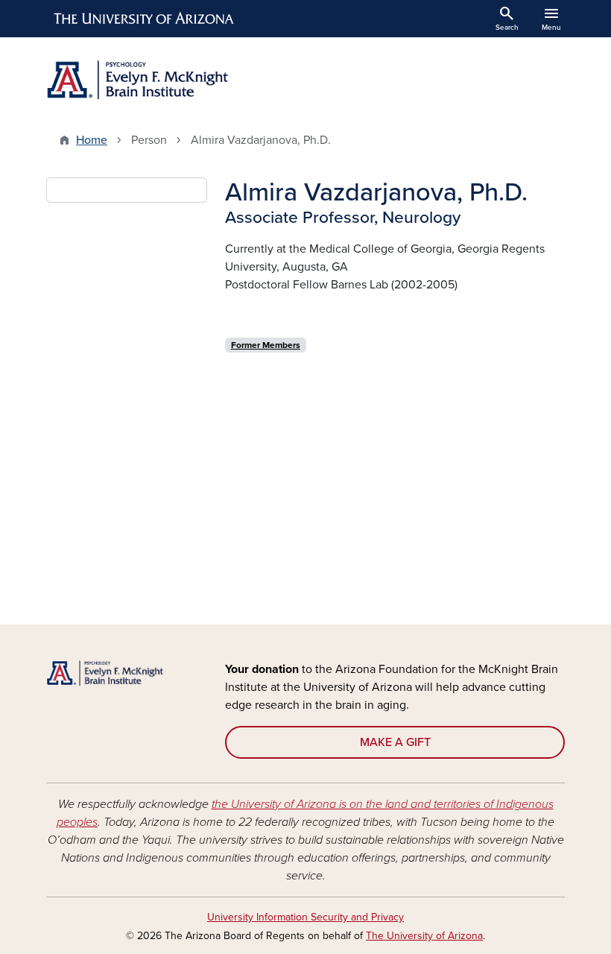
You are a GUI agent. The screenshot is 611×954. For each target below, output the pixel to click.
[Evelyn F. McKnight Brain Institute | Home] (171, 79)
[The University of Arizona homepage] (144, 18)
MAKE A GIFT (395, 742)
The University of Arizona (424, 935)
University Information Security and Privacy (305, 917)
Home (91, 140)
